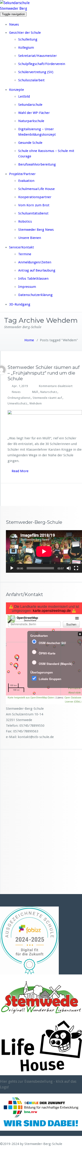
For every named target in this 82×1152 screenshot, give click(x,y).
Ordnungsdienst (19, 397)
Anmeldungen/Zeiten (34, 262)
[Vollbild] (76, 568)
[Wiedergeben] (12, 568)
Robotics (25, 221)
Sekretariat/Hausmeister (37, 56)
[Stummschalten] (69, 568)
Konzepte (16, 90)
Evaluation (26, 181)
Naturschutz (48, 392)
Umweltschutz (17, 403)
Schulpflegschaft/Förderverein (41, 64)
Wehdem (35, 403)
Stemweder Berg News (36, 230)
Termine (24, 254)
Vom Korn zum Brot (33, 205)
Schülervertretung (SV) (35, 72)
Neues (14, 24)
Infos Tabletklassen (33, 279)
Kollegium (26, 48)
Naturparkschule (31, 121)
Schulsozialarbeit (31, 80)
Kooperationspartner (34, 197)
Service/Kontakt (21, 247)
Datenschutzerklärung (35, 295)
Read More (20, 471)
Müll (35, 392)
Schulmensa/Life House (36, 189)
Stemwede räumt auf (47, 397)
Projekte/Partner (22, 174)
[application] (44, 551)
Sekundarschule (30, 105)
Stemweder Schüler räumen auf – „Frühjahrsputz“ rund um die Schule (43, 373)
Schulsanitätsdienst (33, 213)
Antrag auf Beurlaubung (36, 270)
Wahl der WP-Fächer (34, 113)
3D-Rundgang (19, 304)
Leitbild (24, 96)
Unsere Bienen (29, 238)
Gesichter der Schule (25, 33)
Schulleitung (27, 39)
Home (29, 340)
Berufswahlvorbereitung (37, 164)
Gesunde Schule (30, 143)
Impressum (27, 287)
